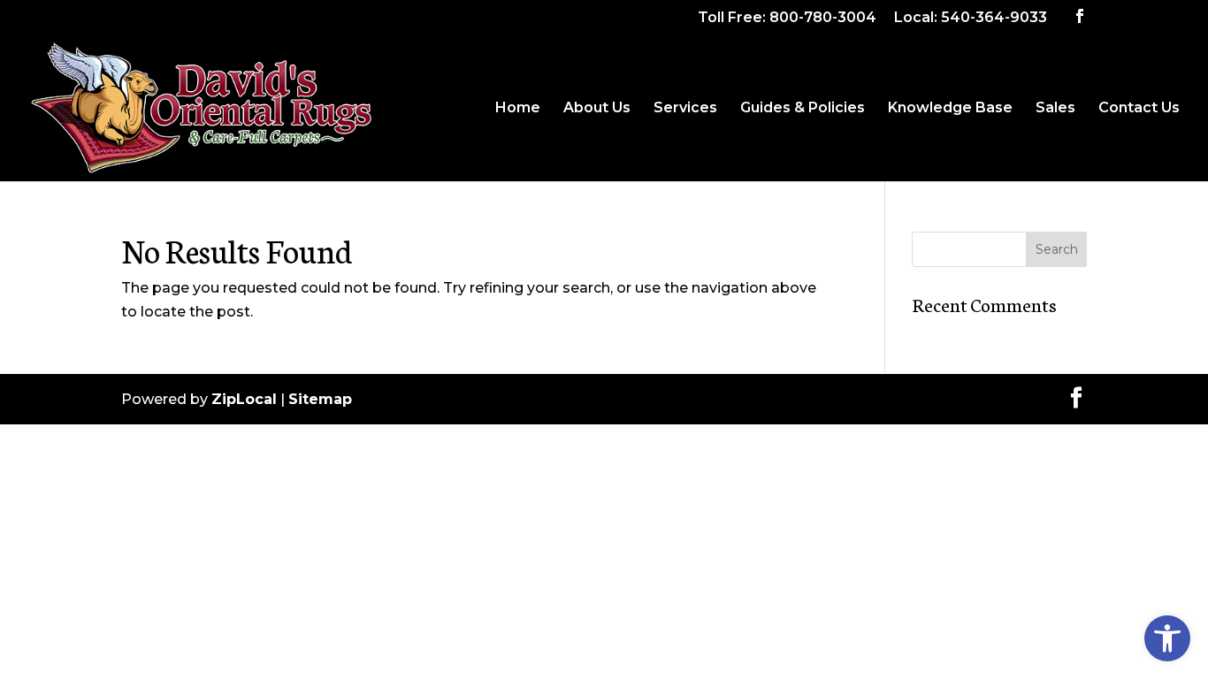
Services (685, 109)
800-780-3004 (822, 17)
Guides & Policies (802, 109)
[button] (1167, 638)
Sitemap (320, 399)
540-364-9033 (994, 17)
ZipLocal (244, 399)
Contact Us (1139, 109)
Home (517, 109)
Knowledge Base (950, 109)
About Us (597, 109)
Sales (1055, 109)
